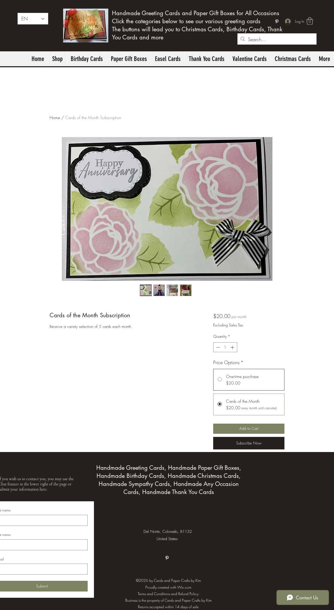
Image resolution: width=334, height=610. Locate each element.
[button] (310, 21)
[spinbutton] (225, 347)
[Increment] (232, 347)
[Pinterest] (276, 21)
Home (55, 117)
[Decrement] (217, 347)
